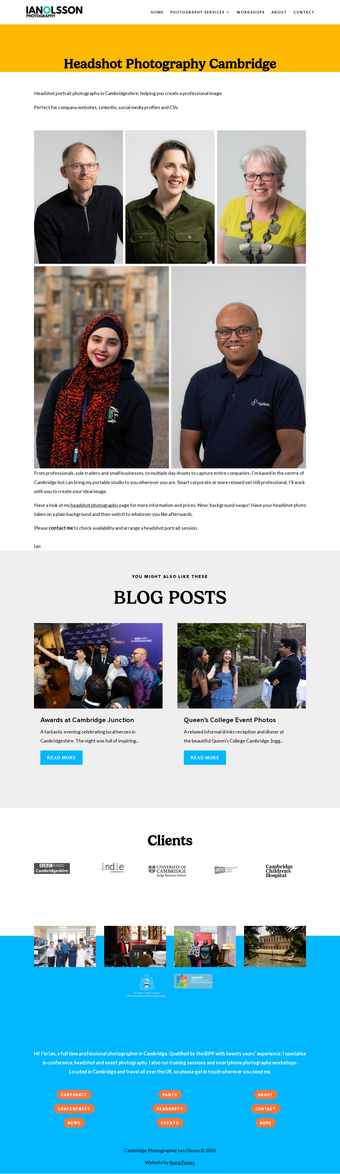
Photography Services (197, 12)
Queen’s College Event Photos (230, 720)
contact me (61, 528)
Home (157, 12)
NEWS (74, 1122)
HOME (266, 1122)
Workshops (251, 12)
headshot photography (94, 505)
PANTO (170, 1094)
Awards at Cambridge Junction (87, 720)
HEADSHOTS (170, 1108)
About (279, 12)
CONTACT (265, 1108)
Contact (304, 12)
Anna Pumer (182, 1162)
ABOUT (265, 1094)
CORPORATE (74, 1094)
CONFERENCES (74, 1108)
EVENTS (170, 1122)
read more (61, 757)
